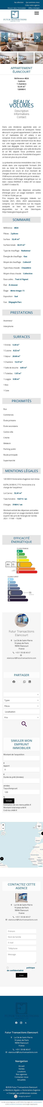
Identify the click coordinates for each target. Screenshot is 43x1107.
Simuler (9, 801)
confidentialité (37, 1102)
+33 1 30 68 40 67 (23, 652)
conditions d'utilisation (16, 1104)
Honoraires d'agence (31, 1090)
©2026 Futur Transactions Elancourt (21, 1087)
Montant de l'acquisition (13, 754)
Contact (21, 117)
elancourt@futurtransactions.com (21, 658)
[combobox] (21, 694)
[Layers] (39, 825)
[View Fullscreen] (3, 833)
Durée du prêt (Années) (13, 777)
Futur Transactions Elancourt (21, 633)
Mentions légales (12, 1090)
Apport (6, 766)
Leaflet (40, 866)
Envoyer (21, 975)
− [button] (3, 828)
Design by (24, 1096)
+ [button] (3, 825)
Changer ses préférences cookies (22, 1093)
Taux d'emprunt (10, 788)
